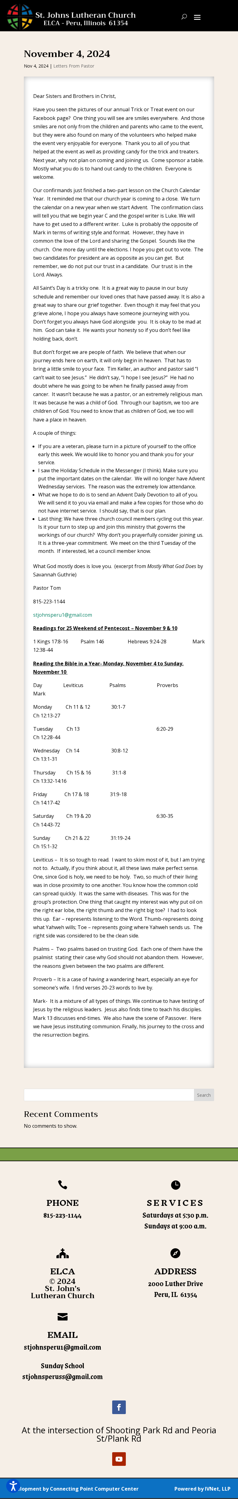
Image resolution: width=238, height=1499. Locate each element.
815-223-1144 (62, 1215)
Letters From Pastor (73, 66)
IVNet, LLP (218, 1488)
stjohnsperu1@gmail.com (62, 614)
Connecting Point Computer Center (94, 1488)
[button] (13, 1486)
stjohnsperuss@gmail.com (62, 1376)
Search (204, 1095)
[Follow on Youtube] (119, 1459)
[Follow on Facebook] (119, 1407)
